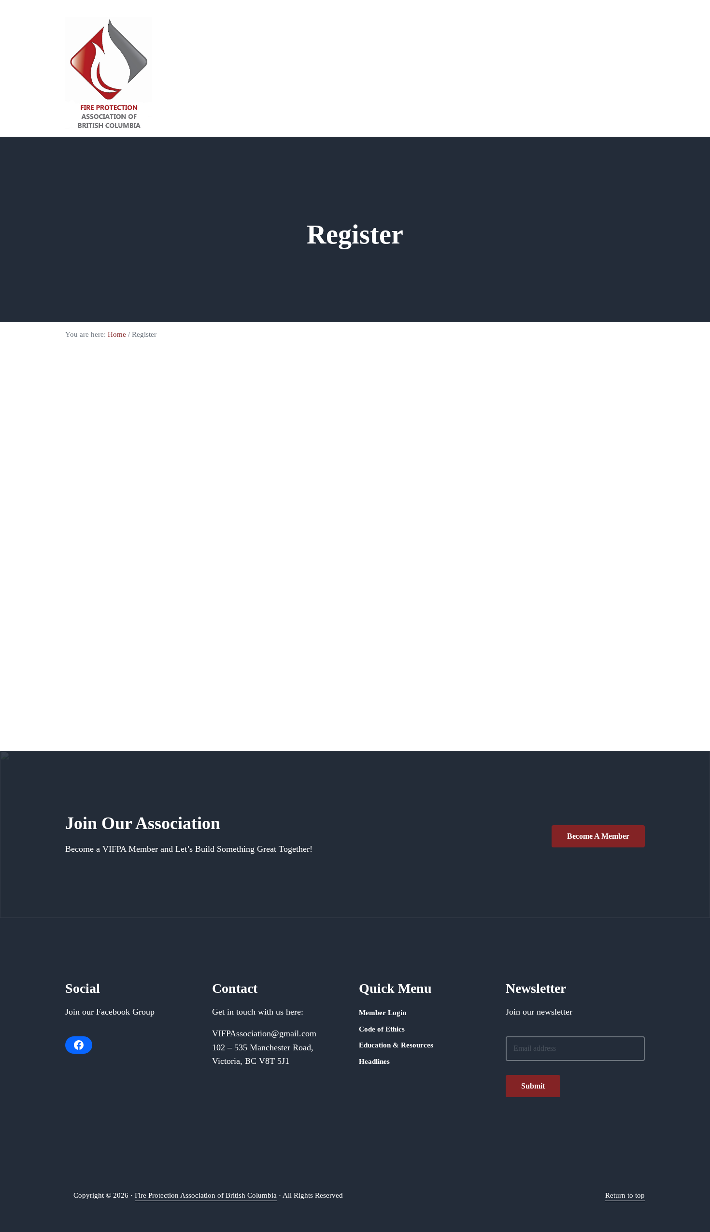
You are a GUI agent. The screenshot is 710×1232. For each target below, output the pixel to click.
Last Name (179, 477)
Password (177, 568)
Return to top (625, 1195)
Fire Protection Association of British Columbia (206, 1195)
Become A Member (598, 836)
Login (327, 685)
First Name (180, 431)
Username (178, 386)
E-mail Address (186, 522)
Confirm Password (191, 613)
